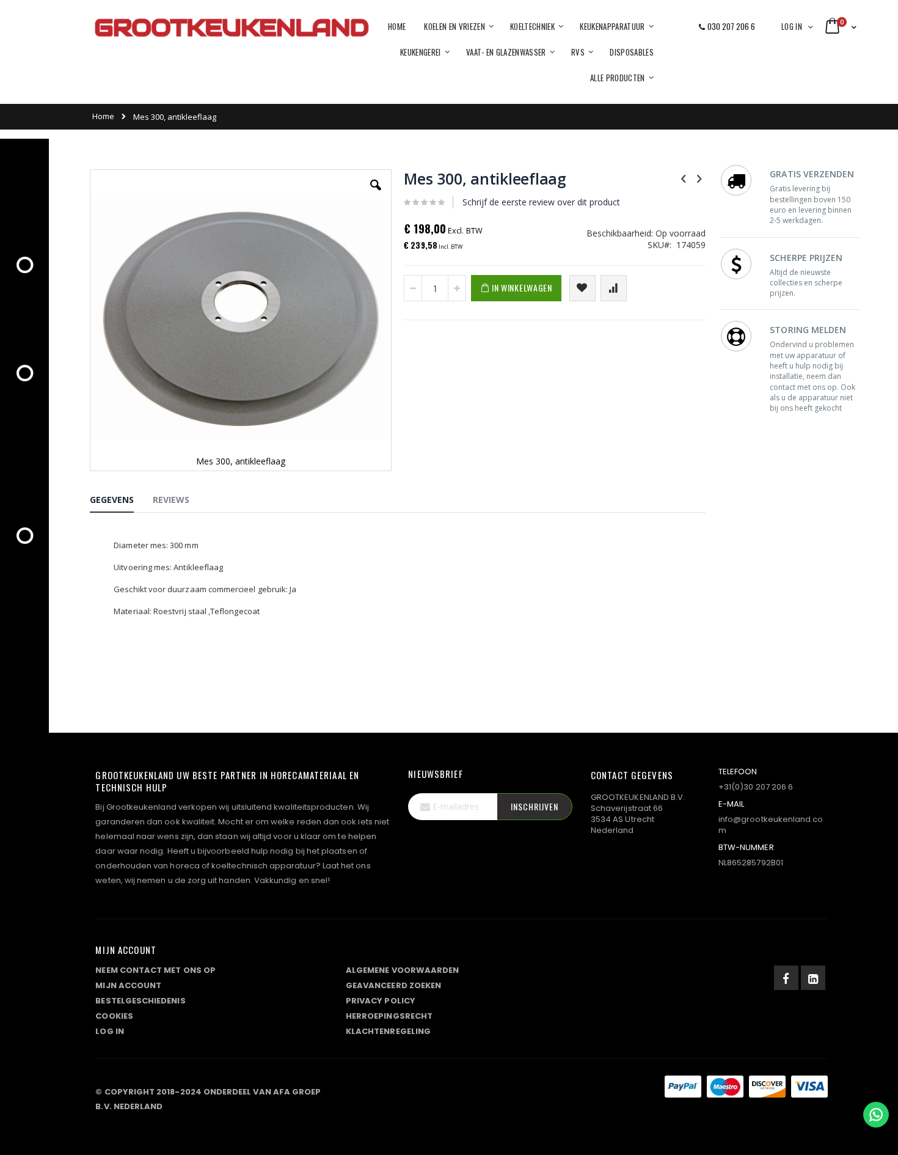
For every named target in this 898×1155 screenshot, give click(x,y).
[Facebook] (786, 978)
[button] (375, 194)
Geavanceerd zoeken (393, 985)
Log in (791, 26)
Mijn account (128, 985)
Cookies (114, 1016)
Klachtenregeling (388, 1031)
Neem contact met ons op (155, 970)
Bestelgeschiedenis (140, 1001)
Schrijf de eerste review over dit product (541, 202)
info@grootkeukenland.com (770, 824)
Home (103, 116)
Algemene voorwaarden (402, 970)
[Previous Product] (683, 177)
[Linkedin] (813, 978)
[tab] (121, 502)
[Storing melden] (462, 1089)
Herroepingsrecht (389, 1016)
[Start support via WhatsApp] (876, 1115)
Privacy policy (380, 1001)
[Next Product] (699, 177)
